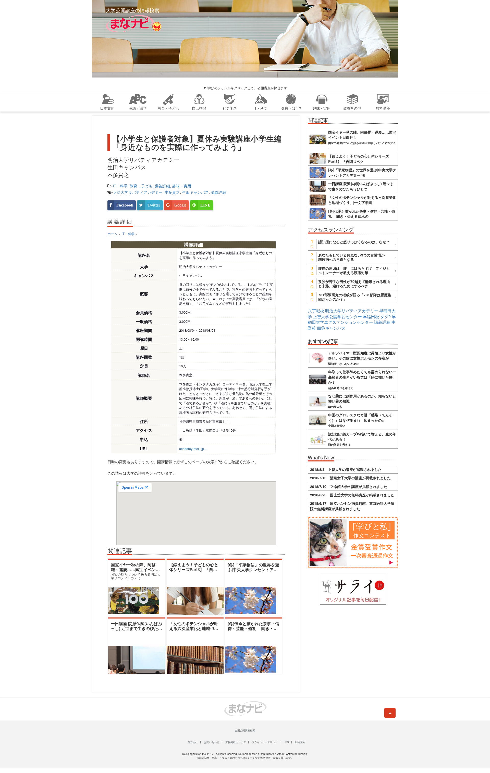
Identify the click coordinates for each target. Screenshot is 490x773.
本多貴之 (172, 192)
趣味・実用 (181, 185)
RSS (286, 742)
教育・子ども (141, 185)
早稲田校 (371, 316)
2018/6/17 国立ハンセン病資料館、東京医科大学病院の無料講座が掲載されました (352, 506)
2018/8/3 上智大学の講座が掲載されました (346, 469)
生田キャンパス (195, 192)
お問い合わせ (211, 742)
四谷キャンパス (331, 328)
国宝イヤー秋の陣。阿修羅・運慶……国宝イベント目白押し (135, 569)
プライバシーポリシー (264, 742)
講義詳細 (162, 185)
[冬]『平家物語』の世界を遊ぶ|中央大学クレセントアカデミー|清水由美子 (253, 569)
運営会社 (193, 742)
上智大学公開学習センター (337, 316)
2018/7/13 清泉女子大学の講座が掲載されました (350, 477)
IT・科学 (120, 185)
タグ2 (385, 316)
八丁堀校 (316, 311)
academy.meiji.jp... (193, 448)
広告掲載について (235, 742)
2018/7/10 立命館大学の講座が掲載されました (348, 486)
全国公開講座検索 (245, 730)
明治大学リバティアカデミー (138, 192)
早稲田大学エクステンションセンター (352, 319)
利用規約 (300, 742)
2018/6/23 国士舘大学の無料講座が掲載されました (352, 494)
